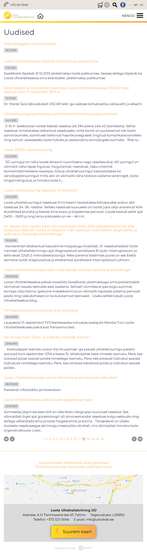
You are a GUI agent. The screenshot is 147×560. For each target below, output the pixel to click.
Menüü (128, 16)
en (136, 5)
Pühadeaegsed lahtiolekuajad (30, 44)
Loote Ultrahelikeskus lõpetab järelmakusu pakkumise (51, 61)
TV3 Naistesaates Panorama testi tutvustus (41, 310)
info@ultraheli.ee (100, 519)
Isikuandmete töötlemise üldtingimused (73, 463)
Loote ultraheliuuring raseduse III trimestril (40, 190)
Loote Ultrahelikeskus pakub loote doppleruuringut (48, 400)
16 (102, 439)
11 (79, 439)
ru (141, 5)
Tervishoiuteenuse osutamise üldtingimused (73, 467)
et (130, 5)
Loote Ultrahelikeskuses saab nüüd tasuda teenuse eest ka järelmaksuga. (67, 270)
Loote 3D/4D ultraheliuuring (28, 150)
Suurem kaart (77, 531)
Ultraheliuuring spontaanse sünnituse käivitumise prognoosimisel (61, 114)
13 (88, 439)
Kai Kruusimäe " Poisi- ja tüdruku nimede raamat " (47, 337)
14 (93, 439)
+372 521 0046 (19, 5)
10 (75, 439)
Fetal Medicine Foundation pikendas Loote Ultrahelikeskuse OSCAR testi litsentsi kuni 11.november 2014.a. (66, 90)
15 (97, 439)
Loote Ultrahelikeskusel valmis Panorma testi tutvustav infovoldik (60, 378)
